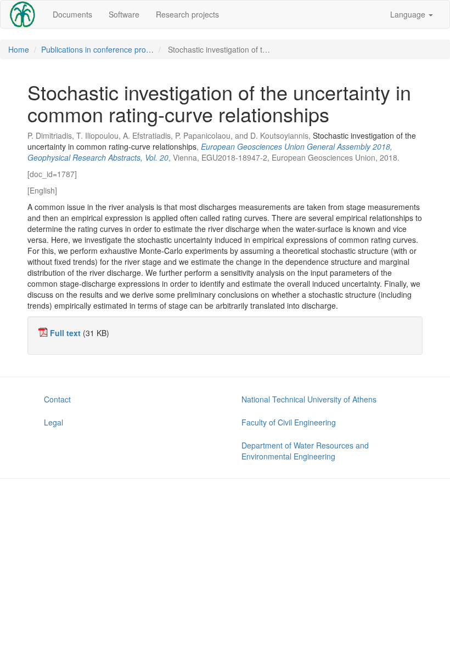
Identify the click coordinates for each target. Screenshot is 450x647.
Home (18, 49)
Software (124, 14)
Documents (72, 14)
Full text (65, 332)
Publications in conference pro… (97, 49)
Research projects (187, 14)
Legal (53, 422)
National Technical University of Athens (308, 399)
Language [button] (409, 14)
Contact (57, 399)
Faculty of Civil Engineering (288, 422)
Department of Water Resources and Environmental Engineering (305, 451)
